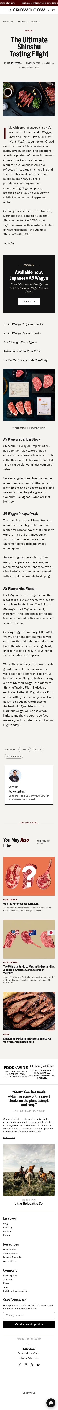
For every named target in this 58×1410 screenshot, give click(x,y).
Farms (6, 1235)
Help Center (9, 1249)
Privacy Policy (29, 1348)
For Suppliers (10, 1275)
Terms (29, 1344)
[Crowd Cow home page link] (29, 9)
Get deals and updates (29, 1324)
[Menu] (4, 10)
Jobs (5, 1287)
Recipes (7, 1231)
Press (6, 1283)
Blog (5, 1223)
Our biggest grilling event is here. (24, 3)
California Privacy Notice (29, 1353)
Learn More (9, 1137)
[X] (32, 1364)
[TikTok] (19, 1364)
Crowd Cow (8, 21)
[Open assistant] (50, 1402)
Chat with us (29, 1392)
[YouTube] (38, 1364)
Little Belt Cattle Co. (29, 1203)
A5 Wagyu (35, 21)
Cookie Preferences (29, 1358)
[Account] (48, 10)
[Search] (10, 10)
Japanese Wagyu (14, 756)
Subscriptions (10, 1253)
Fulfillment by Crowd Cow (16, 1290)
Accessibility (9, 1261)
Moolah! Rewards (12, 1257)
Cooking (7, 1227)
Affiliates (7, 1279)
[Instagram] (25, 1364)
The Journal (22, 21)
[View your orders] (53, 10)
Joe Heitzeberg (17, 791)
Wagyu (38, 749)
